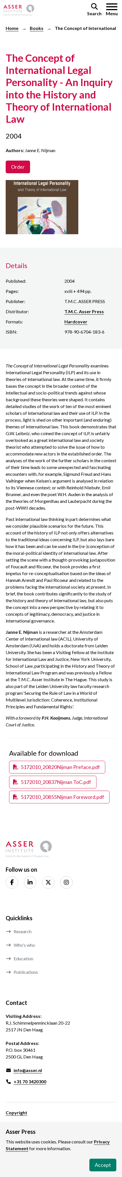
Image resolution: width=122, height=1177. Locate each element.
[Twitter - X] (48, 882)
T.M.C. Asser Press (84, 311)
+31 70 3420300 (30, 1081)
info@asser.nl (28, 1070)
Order (18, 167)
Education (23, 958)
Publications (26, 972)
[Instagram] (66, 882)
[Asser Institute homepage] (19, 10)
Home (12, 28)
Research (22, 931)
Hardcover (75, 321)
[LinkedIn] (30, 882)
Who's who (24, 945)
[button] (94, 10)
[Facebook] (12, 882)
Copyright (16, 1112)
